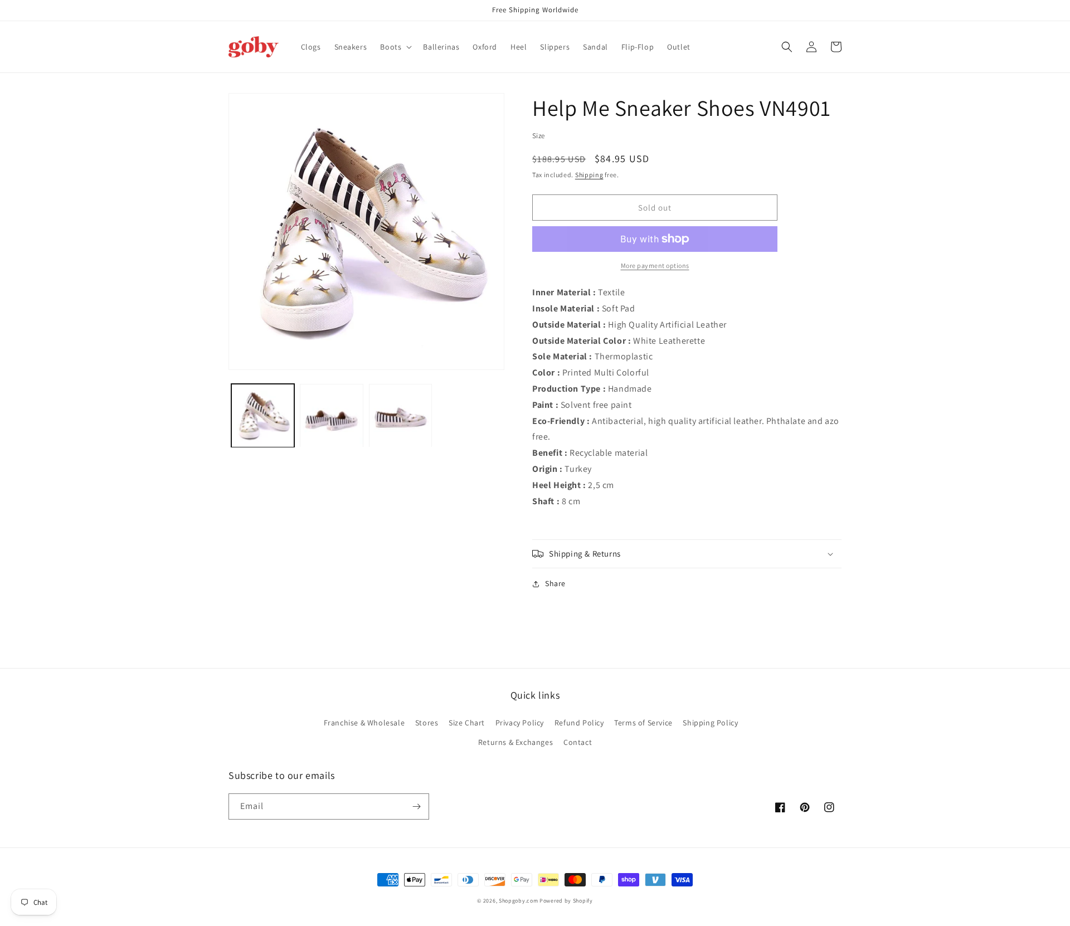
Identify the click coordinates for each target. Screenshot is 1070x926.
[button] (394, 47)
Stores (427, 723)
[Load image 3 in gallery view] (400, 415)
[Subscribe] (416, 806)
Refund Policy (579, 723)
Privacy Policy (519, 723)
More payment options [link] (655, 265)
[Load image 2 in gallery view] (331, 415)
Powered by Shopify (566, 900)
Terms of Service (643, 723)
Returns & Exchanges (515, 742)
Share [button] (555, 583)
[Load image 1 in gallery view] (262, 415)
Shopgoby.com (518, 900)
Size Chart (467, 723)
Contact (577, 742)
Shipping (589, 174)
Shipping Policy (710, 723)
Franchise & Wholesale (364, 723)
